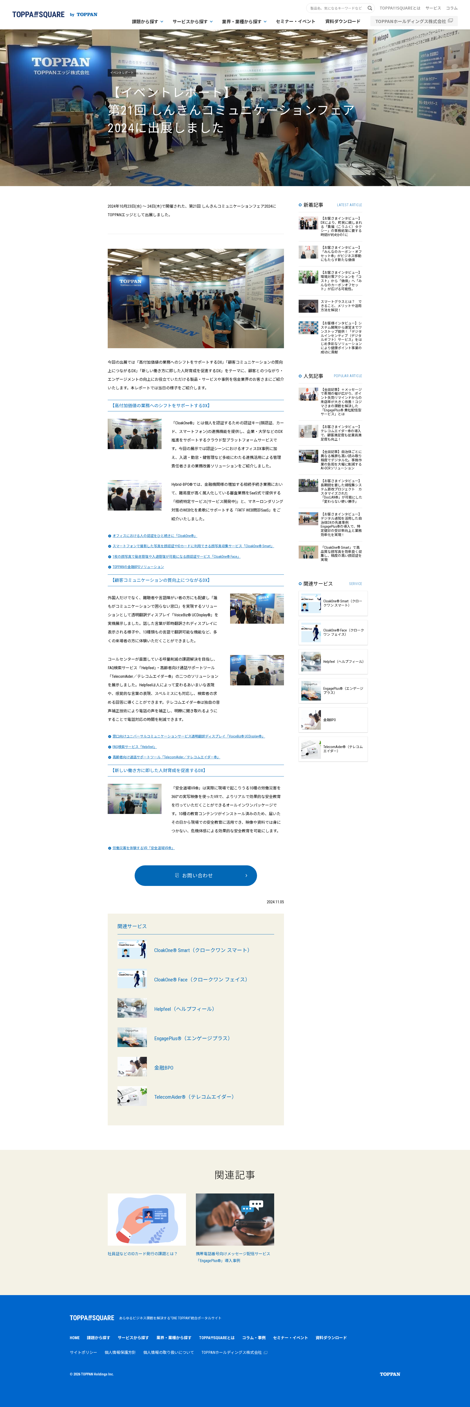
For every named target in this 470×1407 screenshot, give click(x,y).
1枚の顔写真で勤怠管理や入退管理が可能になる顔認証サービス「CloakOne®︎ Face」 (177, 557)
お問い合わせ (197, 876)
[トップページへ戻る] (54, 14)
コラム (452, 8)
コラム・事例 (254, 1337)
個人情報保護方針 (120, 1352)
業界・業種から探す (242, 21)
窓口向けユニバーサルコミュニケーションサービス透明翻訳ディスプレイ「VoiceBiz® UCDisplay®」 (189, 736)
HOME (75, 1337)
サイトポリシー (83, 1352)
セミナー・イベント (296, 21)
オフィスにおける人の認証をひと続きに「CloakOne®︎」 (155, 536)
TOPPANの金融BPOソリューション (138, 567)
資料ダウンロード (343, 21)
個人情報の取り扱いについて (168, 1352)
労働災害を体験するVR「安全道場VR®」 (144, 848)
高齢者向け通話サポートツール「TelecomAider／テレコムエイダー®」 (166, 757)
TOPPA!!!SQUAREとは (400, 8)
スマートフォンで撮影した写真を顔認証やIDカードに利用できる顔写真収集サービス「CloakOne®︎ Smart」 (193, 546)
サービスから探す (190, 21)
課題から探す (145, 21)
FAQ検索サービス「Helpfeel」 (135, 747)
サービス (433, 8)
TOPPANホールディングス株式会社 (410, 21)
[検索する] (372, 8)
